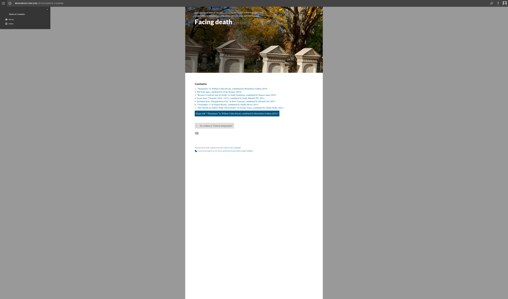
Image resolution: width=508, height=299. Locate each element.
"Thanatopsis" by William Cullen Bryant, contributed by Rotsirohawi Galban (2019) (232, 88)
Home (11, 19)
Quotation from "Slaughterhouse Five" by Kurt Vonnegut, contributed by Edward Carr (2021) (236, 101)
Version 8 (198, 148)
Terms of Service (224, 151)
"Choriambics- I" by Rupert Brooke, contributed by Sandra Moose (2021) (227, 104)
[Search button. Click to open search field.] (491, 3)
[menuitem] (3, 3)
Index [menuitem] (11, 24)
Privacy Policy (236, 151)
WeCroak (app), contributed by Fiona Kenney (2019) (219, 91)
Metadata (237, 148)
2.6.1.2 (213, 151)
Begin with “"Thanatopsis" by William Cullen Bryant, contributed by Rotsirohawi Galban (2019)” (237, 113)
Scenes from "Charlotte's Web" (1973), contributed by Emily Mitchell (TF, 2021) (230, 98)
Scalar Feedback (247, 151)
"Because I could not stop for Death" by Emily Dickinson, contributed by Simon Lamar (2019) (236, 95)
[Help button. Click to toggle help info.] (498, 3)
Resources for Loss (26, 3)
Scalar (208, 151)
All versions (229, 148)
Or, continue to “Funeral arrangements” (216, 125)
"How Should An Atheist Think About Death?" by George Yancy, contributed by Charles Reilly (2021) (240, 107)
